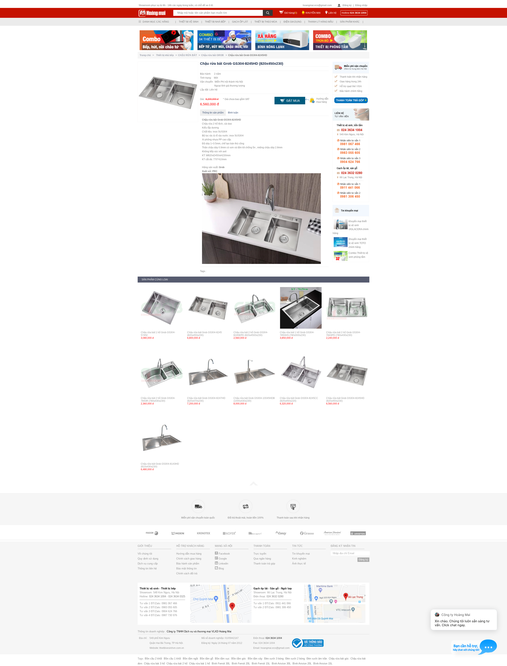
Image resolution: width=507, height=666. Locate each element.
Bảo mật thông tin (186, 568)
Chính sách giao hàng (188, 558)
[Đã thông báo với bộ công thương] (308, 647)
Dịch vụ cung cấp (148, 563)
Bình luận (233, 112)
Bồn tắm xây (255, 658)
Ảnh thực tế (299, 563)
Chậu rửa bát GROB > (214, 55)
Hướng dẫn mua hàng (188, 553)
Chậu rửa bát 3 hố (154, 663)
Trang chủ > (147, 55)
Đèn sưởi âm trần (317, 658)
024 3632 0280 (275, 596)
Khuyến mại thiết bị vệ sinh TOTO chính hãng (358, 243)
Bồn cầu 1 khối (172, 658)
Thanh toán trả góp (264, 563)
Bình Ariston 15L (322, 663)
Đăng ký (347, 5)
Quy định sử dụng (148, 558)
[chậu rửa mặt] (178, 537)
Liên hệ (332, 12)
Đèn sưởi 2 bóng (295, 658)
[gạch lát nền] (307, 537)
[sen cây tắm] (204, 537)
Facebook (224, 553)
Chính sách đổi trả (186, 573)
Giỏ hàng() (290, 12)
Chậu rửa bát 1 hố (199, 663)
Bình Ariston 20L (302, 663)
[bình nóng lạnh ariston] (358, 537)
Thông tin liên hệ (147, 568)
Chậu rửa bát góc (339, 658)
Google (222, 558)
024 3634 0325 (176, 596)
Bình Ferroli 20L (241, 663)
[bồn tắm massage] (255, 537)
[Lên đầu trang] (253, 484)
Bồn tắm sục (222, 658)
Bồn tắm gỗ (206, 658)
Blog (221, 568)
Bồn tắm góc (238, 658)
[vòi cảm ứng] (230, 537)
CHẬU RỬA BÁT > (189, 55)
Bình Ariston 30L (281, 663)
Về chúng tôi (145, 553)
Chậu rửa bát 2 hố (177, 663)
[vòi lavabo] (152, 537)
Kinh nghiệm (299, 558)
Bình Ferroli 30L (221, 663)
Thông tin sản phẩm (213, 112)
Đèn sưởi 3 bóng (274, 658)
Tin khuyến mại (301, 553)
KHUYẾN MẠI (313, 12)
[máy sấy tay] (281, 537)
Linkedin (223, 563)
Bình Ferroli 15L (261, 663)
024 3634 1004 (157, 596)
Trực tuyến (260, 553)
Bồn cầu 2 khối (153, 658)
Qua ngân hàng (262, 558)
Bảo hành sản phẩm (187, 563)
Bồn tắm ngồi (190, 658)
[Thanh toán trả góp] (351, 103)
